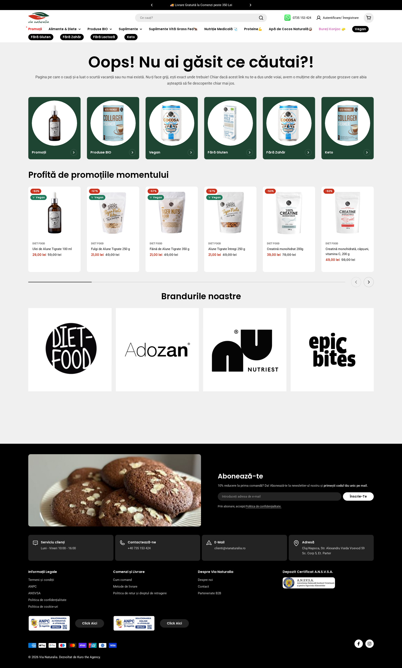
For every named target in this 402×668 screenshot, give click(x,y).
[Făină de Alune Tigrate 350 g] (172, 213)
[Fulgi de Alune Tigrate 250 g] (113, 213)
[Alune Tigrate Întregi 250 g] (230, 213)
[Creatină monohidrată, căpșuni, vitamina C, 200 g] (347, 213)
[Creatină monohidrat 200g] (289, 213)
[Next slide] (369, 282)
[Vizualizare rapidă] (75, 195)
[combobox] (201, 18)
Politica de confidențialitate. (263, 506)
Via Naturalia (48, 657)
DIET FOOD (38, 243)
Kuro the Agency (88, 657)
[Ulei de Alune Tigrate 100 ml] (54, 213)
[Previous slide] (356, 282)
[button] (151, 5)
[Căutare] (261, 17)
